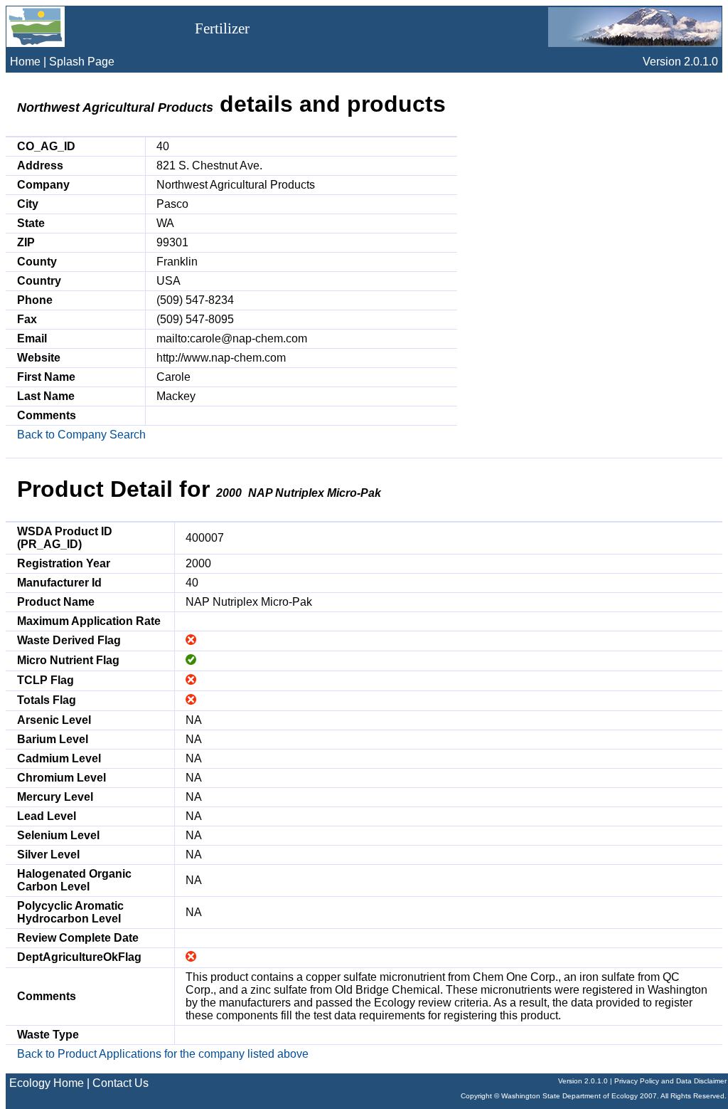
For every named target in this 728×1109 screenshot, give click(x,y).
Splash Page (81, 62)
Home (25, 62)
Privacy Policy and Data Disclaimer (670, 1081)
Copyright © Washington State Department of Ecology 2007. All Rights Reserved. (594, 1096)
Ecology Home (46, 1083)
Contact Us (120, 1083)
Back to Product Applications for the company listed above (163, 1054)
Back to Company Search (81, 435)
